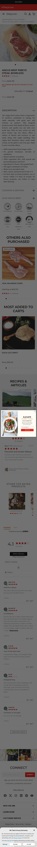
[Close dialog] (35, 411)
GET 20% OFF (27, 430)
